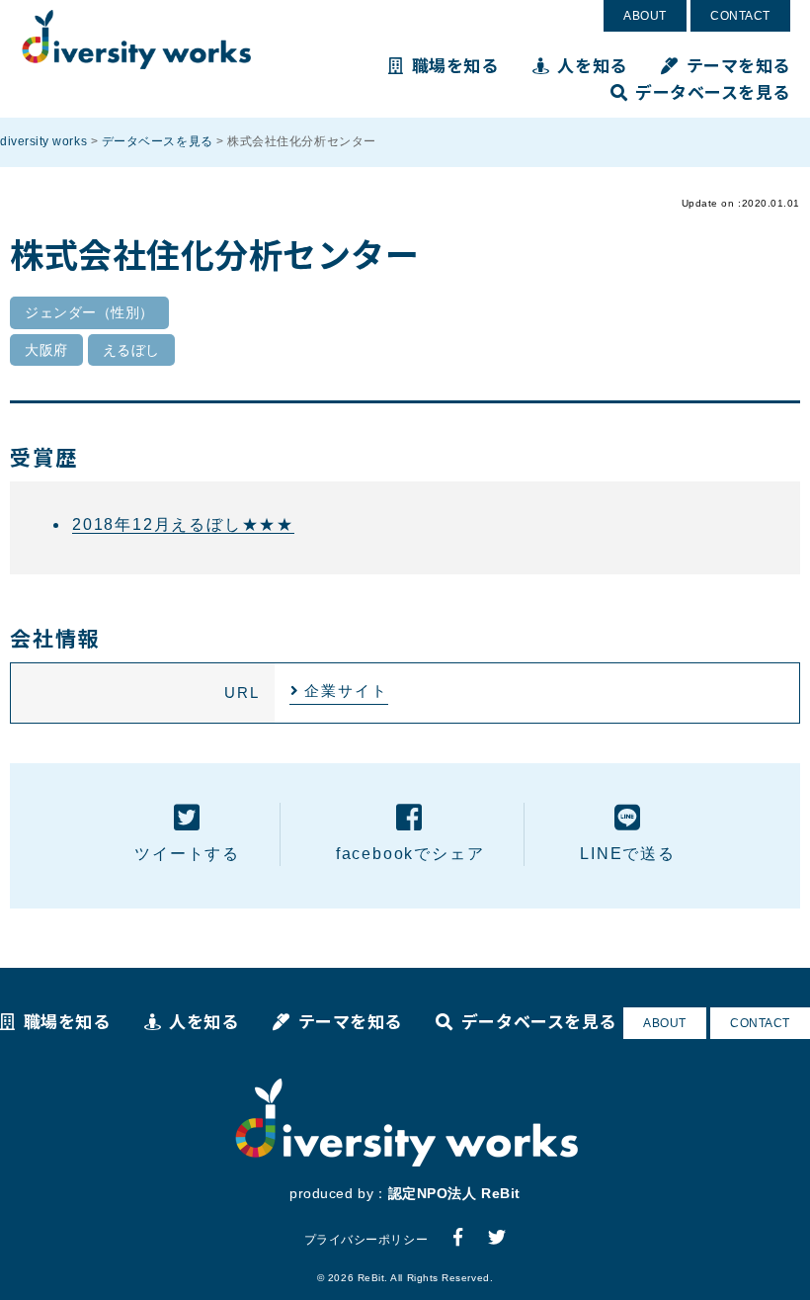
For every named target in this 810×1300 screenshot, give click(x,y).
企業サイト (345, 690)
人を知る (591, 64)
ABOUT (645, 16)
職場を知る (455, 64)
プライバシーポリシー (366, 1240)
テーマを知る (738, 64)
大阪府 (46, 350)
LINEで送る (628, 853)
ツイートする (187, 853)
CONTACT (740, 16)
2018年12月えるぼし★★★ (183, 524)
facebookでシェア (410, 853)
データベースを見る (712, 91)
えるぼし (131, 350)
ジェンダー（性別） (89, 312)
